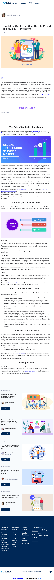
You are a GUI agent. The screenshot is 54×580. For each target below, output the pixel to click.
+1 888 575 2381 (43, 536)
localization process (44, 94)
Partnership (25, 543)
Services (14, 3)
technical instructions (26, 310)
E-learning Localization (14, 537)
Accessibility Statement (47, 561)
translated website (12, 282)
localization (4, 210)
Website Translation (14, 545)
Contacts (35, 537)
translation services (35, 131)
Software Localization (14, 533)
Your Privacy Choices (31, 578)
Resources (35, 541)
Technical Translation (4, 537)
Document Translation (4, 533)
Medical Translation (4, 541)
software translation (21, 189)
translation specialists (20, 353)
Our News (35, 531)
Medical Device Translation (5, 545)
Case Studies (31, 3)
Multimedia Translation (14, 541)
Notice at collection (18, 578)
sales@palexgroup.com (45, 530)
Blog (33, 534)
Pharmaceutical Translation (5, 549)
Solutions (23, 3)
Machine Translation (25, 534)
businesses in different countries (9, 132)
